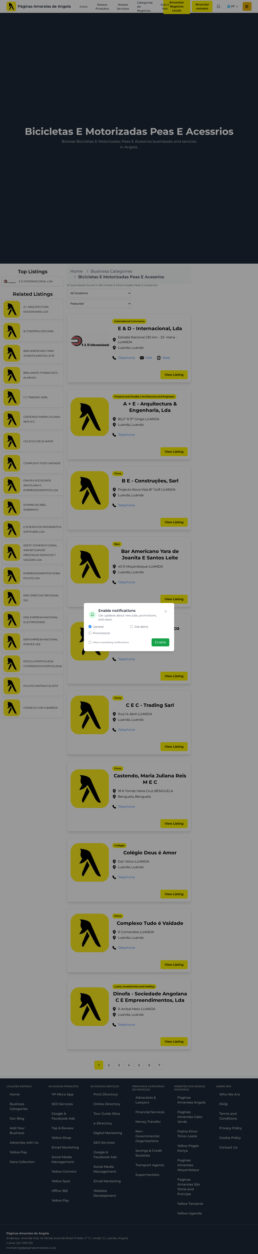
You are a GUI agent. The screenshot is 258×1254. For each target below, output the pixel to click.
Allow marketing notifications (111, 642)
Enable (160, 642)
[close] (165, 611)
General (98, 627)
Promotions (101, 633)
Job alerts (141, 627)
